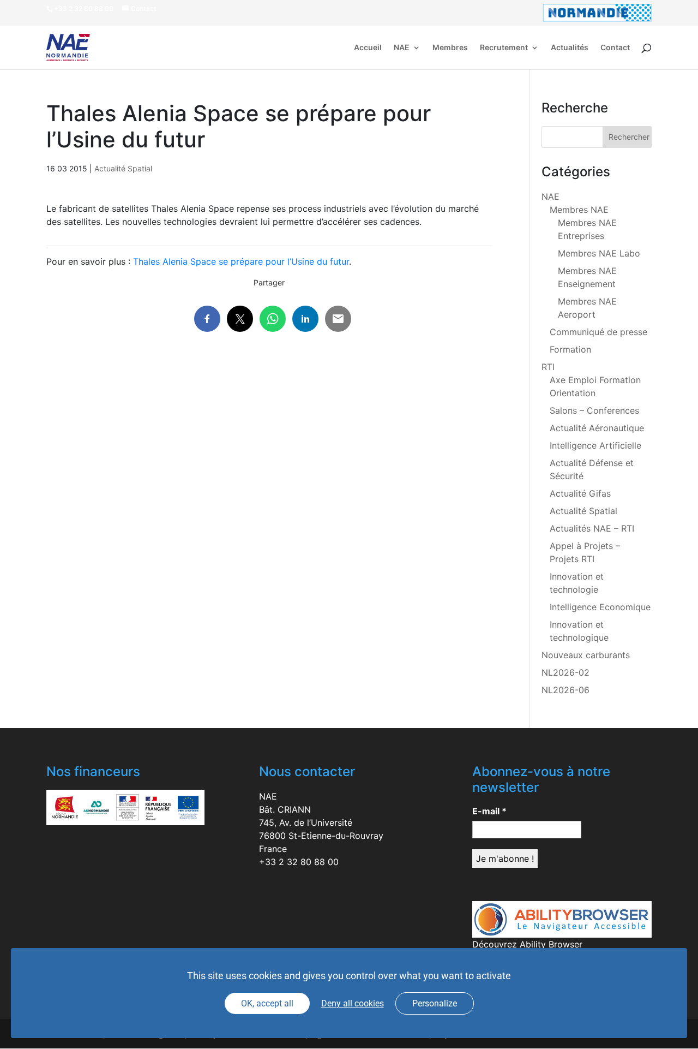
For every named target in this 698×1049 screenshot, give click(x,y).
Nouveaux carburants (585, 654)
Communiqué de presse (598, 331)
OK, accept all (267, 1003)
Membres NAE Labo (599, 253)
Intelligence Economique (600, 606)
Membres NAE (579, 209)
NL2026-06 (565, 689)
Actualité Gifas (580, 493)
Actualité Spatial (123, 168)
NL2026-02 (565, 672)
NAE (402, 48)
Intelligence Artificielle (595, 445)
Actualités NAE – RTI (592, 528)
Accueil (368, 48)
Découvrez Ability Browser (527, 944)
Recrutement (504, 48)
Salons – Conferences (594, 410)
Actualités (569, 48)
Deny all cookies (352, 1003)
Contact (615, 48)
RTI (548, 366)
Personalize (434, 1003)
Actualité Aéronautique (597, 427)
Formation (570, 349)
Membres (450, 48)
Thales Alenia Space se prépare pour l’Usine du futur (241, 261)
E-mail (489, 811)
